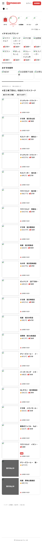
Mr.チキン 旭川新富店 (28, 390)
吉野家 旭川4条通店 (28, 336)
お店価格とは (17, 86)
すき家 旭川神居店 (27, 299)
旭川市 (16, 505)
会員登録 (37, 3)
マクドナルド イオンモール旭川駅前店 (29, 445)
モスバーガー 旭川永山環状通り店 (29, 174)
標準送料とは (7, 86)
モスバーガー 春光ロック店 (29, 137)
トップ (5, 505)
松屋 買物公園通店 (27, 480)
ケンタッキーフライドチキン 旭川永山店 (29, 101)
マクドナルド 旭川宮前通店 (29, 192)
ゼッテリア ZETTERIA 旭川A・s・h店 (30, 282)
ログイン (29, 3)
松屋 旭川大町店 (26, 317)
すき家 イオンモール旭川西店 (29, 409)
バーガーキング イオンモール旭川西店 (29, 373)
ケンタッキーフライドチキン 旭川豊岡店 (29, 156)
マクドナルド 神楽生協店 (29, 210)
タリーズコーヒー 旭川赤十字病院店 (29, 463)
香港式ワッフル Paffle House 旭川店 (29, 427)
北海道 (11, 505)
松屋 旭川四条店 (26, 245)
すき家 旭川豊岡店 (27, 227)
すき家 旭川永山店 (27, 118)
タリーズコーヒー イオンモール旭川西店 (29, 355)
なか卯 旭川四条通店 (28, 263)
